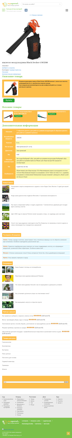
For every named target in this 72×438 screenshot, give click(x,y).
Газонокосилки (6, 342)
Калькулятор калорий (14, 9)
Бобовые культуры (19, 408)
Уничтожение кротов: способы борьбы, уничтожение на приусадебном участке (26, 323)
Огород (18, 397)
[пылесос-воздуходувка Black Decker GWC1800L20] (18, 117)
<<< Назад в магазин (36, 15)
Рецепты (60, 401)
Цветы (32, 401)
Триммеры (5, 365)
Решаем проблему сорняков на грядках (14, 327)
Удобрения (20, 402)
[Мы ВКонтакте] (26, 10)
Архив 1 (60, 403)
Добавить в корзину (8, 68)
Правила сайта (35, 421)
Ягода (32, 405)
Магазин (46, 424)
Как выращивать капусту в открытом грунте (28, 302)
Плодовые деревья (7, 403)
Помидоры (20, 413)
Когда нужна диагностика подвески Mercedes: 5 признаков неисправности (34, 195)
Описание (5, 72)
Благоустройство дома (48, 406)
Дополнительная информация (11, 74)
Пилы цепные (6, 353)
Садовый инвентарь (8, 361)
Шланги (4, 369)
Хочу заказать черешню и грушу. (18, 257)
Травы (32, 399)
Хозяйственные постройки (48, 403)
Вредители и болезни (20, 405)
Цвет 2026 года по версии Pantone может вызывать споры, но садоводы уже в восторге (38, 214)
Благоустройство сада (8, 399)
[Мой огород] (10, 6)
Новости (60, 399)
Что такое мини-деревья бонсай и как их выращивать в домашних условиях (38, 284)
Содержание (47, 421)
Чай (32, 403)
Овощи (19, 415)
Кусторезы (5, 350)
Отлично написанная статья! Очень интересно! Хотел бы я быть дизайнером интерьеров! (37, 253)
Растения (32, 397)
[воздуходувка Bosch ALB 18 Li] (52, 115)
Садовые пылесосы (15, 70)
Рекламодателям (27, 424)
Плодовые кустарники (7, 406)
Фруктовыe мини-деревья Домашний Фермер (29, 276)
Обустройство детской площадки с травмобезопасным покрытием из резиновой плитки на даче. (32, 331)
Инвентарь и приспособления (21, 399)
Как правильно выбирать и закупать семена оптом (17, 316)
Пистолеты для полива (9, 357)
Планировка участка (47, 399)
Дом (44, 397)
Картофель (20, 411)
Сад (3, 397)
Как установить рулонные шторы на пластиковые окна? (32, 293)
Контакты (38, 424)
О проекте (25, 421)
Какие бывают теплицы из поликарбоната (28, 267)
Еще (57, 397)
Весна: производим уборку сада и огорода (15, 320)
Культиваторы (6, 346)
